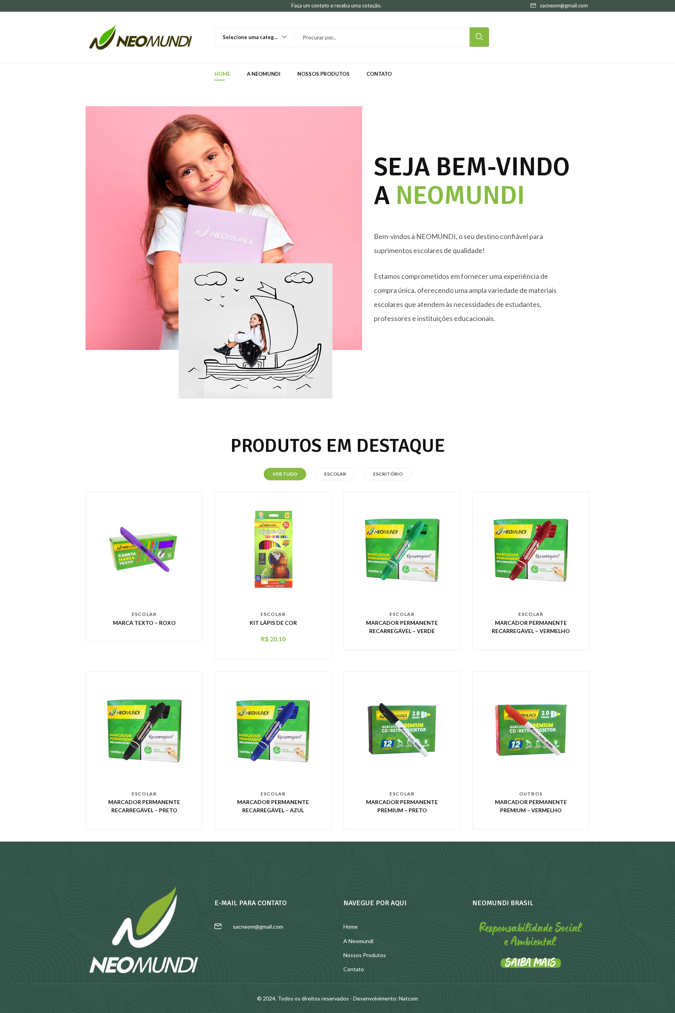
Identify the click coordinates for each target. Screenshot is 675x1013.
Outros (531, 794)
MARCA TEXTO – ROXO (144, 622)
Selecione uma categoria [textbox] (253, 37)
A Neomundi (263, 74)
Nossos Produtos (323, 74)
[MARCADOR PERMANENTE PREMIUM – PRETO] (402, 729)
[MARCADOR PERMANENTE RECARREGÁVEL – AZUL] (273, 729)
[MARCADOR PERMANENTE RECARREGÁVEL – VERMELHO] (531, 549)
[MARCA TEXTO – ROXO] (144, 549)
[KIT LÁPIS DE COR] (273, 549)
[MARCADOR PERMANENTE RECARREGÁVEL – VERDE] (402, 549)
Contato (379, 74)
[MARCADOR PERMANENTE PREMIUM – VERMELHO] (531, 729)
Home (222, 74)
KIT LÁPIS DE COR (273, 622)
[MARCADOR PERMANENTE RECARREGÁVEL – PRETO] (144, 729)
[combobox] (251, 37)
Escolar (144, 614)
